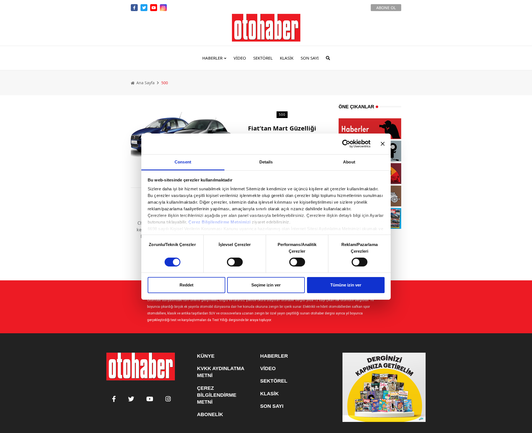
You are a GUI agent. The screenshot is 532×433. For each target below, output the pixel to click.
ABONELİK (210, 414)
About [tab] (349, 161)
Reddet (186, 285)
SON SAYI (310, 58)
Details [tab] (266, 161)
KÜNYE (205, 356)
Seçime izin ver (266, 285)
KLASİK (286, 58)
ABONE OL (386, 7)
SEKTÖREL (263, 58)
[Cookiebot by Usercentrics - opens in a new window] (346, 144)
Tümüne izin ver (345, 285)
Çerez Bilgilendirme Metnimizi (219, 221)
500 (282, 114)
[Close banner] (383, 144)
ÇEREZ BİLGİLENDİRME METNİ (216, 395)
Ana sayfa (145, 82)
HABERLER (212, 58)
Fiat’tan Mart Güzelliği (282, 128)
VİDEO (240, 58)
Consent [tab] (183, 161)
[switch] (235, 262)
